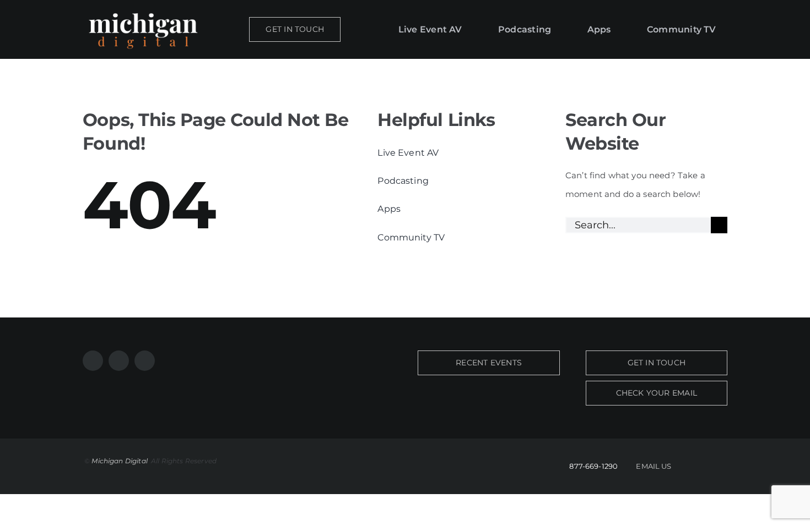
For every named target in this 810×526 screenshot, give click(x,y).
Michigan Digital (120, 461)
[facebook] (93, 360)
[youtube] (144, 360)
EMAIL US (653, 466)
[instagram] (119, 360)
